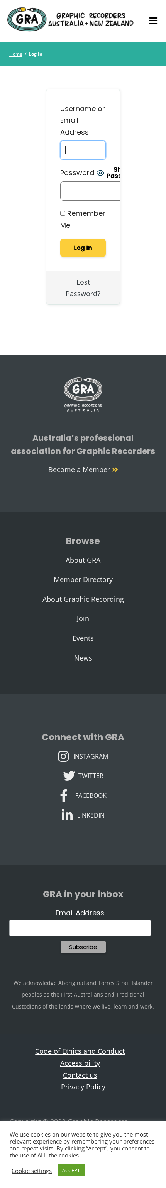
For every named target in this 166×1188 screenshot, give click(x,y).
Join (83, 618)
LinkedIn (91, 814)
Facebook (91, 795)
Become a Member (80, 469)
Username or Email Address (82, 120)
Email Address (80, 913)
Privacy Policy (83, 1086)
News (83, 657)
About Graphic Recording (83, 599)
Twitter (90, 775)
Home (15, 54)
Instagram (90, 756)
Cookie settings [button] (32, 1170)
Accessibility (80, 1063)
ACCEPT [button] (71, 1170)
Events (83, 638)
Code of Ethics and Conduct (80, 1051)
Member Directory (83, 579)
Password (77, 173)
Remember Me (82, 219)
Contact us (80, 1075)
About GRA (83, 560)
